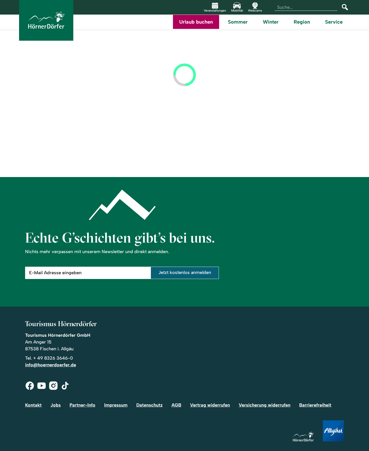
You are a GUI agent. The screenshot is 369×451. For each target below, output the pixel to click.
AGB (176, 405)
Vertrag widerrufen (210, 405)
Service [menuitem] (334, 22)
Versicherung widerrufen (264, 405)
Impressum (116, 405)
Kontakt (33, 405)
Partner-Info (82, 405)
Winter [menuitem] (271, 22)
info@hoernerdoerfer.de (50, 365)
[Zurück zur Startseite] (46, 20)
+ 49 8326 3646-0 (53, 358)
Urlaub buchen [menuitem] (196, 22)
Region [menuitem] (302, 22)
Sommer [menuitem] (238, 22)
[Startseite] (303, 436)
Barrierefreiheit (315, 405)
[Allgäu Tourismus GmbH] (333, 431)
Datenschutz (149, 405)
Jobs (55, 405)
